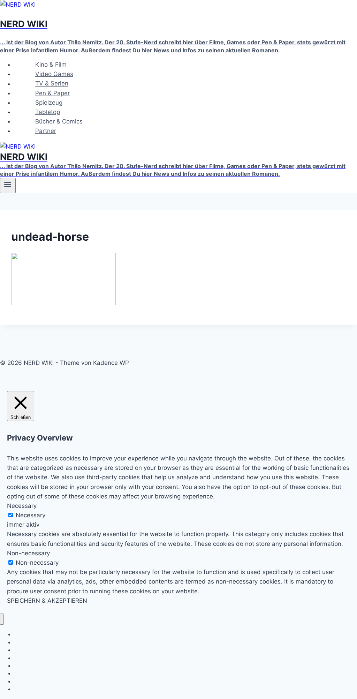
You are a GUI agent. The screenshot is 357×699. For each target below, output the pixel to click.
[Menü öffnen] (8, 185)
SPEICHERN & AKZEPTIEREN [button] (47, 600)
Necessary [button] (22, 505)
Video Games (54, 73)
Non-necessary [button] (28, 553)
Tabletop (47, 111)
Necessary (30, 515)
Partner (45, 130)
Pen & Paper (52, 93)
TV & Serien (51, 83)
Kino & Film (51, 64)
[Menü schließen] (2, 619)
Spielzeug (48, 102)
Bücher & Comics (59, 121)
